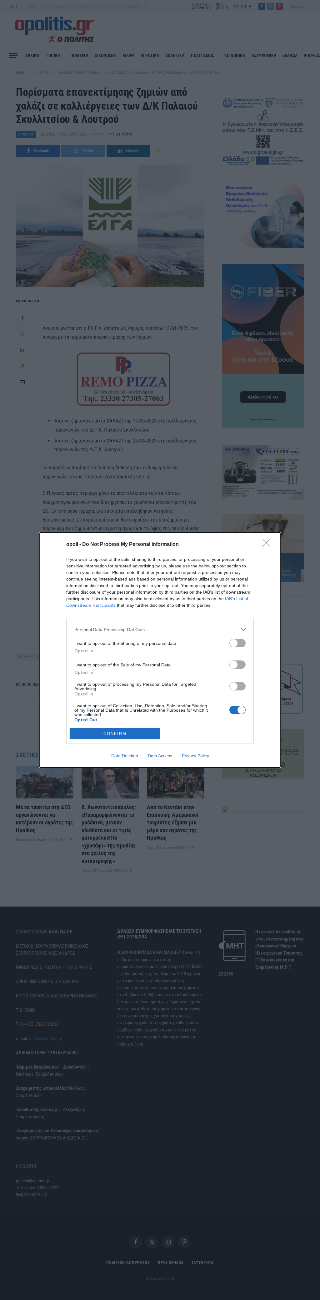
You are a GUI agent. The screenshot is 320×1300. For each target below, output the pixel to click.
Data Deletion (124, 755)
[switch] (237, 643)
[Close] (268, 545)
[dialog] (160, 650)
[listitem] (160, 629)
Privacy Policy (195, 755)
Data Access (160, 755)
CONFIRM (115, 733)
